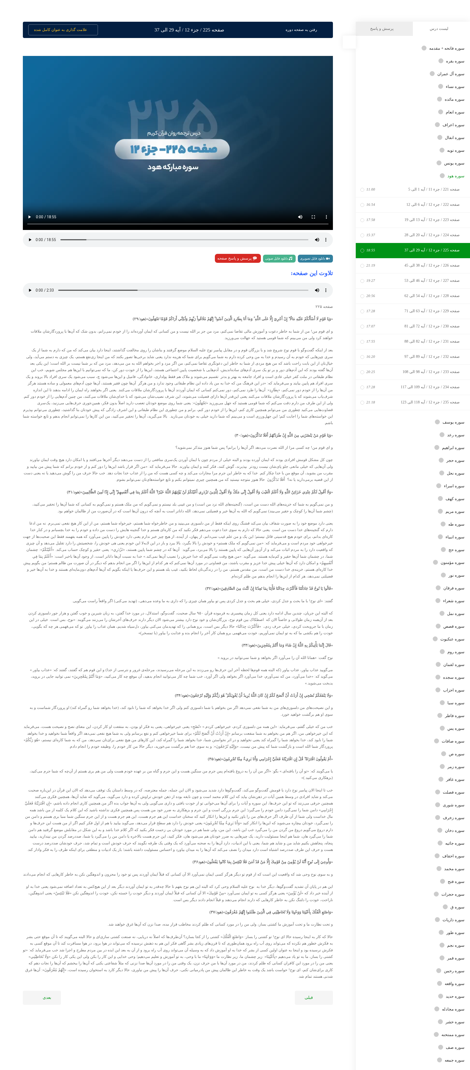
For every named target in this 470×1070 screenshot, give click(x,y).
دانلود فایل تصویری (313, 258)
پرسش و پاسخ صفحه (235, 258)
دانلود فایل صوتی (277, 258)
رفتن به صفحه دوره (301, 30)
